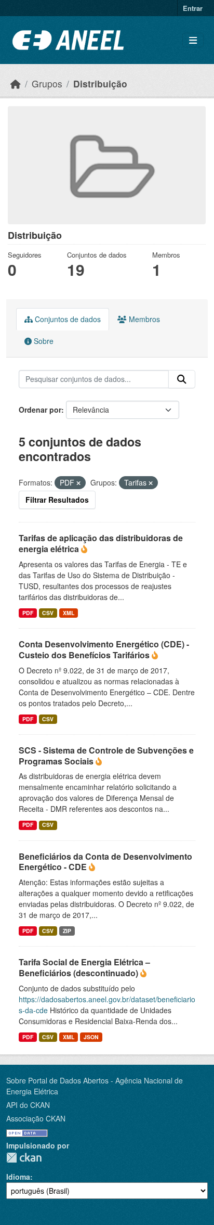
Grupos (47, 83)
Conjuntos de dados (67, 319)
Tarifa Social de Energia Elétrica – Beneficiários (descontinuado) (84, 967)
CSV (48, 613)
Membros (143, 319)
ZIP (67, 931)
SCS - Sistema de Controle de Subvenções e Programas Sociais (106, 755)
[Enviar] (181, 379)
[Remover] (78, 483)
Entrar (193, 8)
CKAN (24, 1157)
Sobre (43, 341)
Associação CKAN (35, 1118)
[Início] (15, 83)
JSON (91, 1037)
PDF (27, 613)
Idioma (18, 1176)
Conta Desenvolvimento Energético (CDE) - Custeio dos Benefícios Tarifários (104, 649)
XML (68, 613)
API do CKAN (28, 1105)
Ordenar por (40, 409)
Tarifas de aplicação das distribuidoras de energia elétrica (101, 543)
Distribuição (100, 83)
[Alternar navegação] (193, 40)
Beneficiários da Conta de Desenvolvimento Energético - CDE (105, 861)
